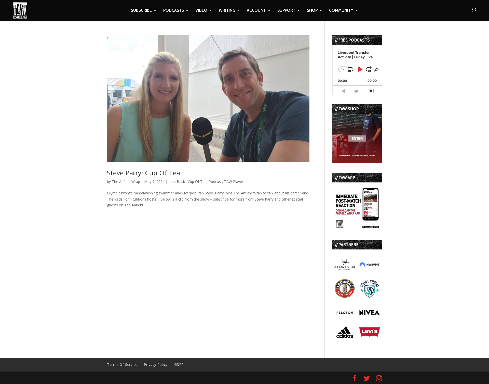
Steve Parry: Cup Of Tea (143, 172)
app (172, 181)
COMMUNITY (341, 10)
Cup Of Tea (197, 181)
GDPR (179, 364)
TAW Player (233, 181)
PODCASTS (173, 10)
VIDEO (201, 10)
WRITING (227, 10)
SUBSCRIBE (141, 10)
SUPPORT (286, 10)
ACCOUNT (256, 10)
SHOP (312, 10)
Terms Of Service (122, 364)
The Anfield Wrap (126, 181)
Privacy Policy (156, 364)
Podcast (215, 181)
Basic (181, 181)
